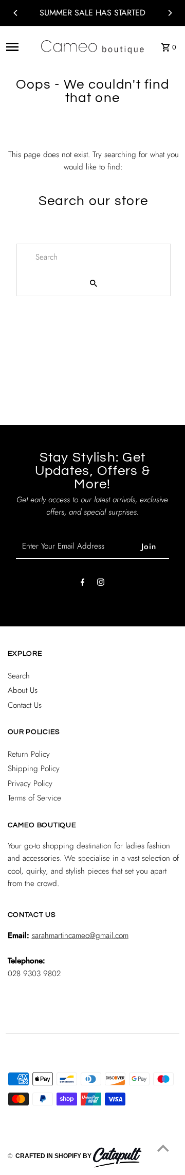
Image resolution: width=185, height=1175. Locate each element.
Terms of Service (34, 798)
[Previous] (16, 13)
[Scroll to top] (163, 1148)
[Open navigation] (19, 47)
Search (19, 676)
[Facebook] (83, 584)
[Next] (169, 13)
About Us (23, 690)
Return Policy (29, 754)
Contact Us (25, 705)
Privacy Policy (30, 783)
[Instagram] (100, 584)
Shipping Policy (34, 768)
